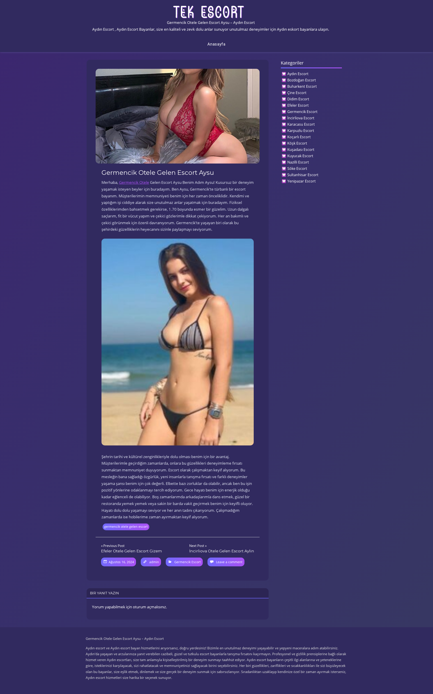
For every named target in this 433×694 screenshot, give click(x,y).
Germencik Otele (134, 182)
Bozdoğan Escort (301, 80)
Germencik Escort (187, 562)
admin (154, 562)
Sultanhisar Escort (302, 174)
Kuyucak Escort (300, 155)
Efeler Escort (298, 105)
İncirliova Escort (300, 117)
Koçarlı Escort (299, 136)
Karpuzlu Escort (300, 130)
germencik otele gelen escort (126, 526)
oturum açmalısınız (149, 606)
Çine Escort (296, 92)
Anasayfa (216, 44)
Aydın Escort (298, 73)
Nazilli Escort (298, 162)
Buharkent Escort (302, 86)
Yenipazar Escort (301, 181)
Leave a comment (229, 562)
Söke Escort (297, 168)
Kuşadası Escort (300, 149)
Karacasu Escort (301, 124)
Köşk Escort (297, 143)
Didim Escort (298, 99)
